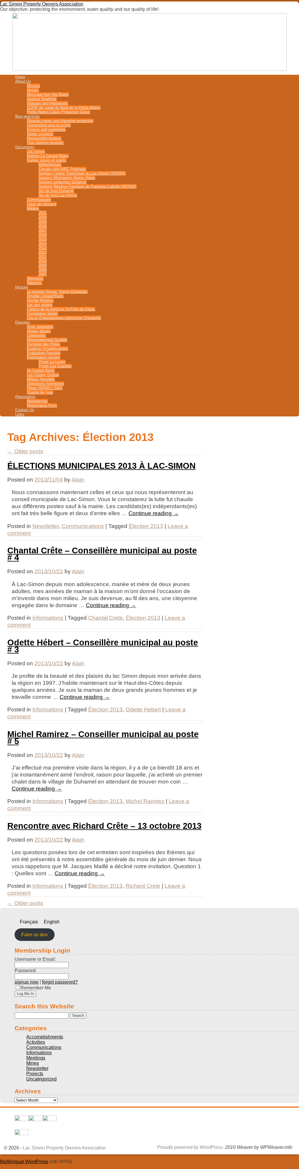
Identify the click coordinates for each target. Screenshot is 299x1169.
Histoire (21, 287)
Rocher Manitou (40, 300)
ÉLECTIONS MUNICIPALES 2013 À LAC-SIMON (101, 465)
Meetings (35, 1057)
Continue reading (153, 513)
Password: (25, 970)
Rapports (34, 283)
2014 (43, 243)
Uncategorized (41, 1078)
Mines (32, 1063)
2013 (43, 248)
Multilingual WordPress (24, 1161)
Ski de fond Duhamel (56, 191)
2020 (43, 217)
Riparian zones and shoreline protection (60, 121)
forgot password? (60, 981)
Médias (33, 208)
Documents (24, 147)
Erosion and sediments (46, 129)
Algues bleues (39, 331)
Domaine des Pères (43, 344)
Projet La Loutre (52, 361)
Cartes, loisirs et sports (46, 160)
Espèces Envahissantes (47, 348)
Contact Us (24, 410)
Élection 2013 (146, 526)
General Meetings (42, 99)
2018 (43, 226)
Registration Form (42, 405)
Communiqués (39, 199)
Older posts (25, 451)
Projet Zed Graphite (55, 366)
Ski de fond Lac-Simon (58, 195)
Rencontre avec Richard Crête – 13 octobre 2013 (104, 826)
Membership (37, 401)
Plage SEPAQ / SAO (44, 388)
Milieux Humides (41, 379)
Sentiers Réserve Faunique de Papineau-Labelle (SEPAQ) (87, 186)
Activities (35, 1042)
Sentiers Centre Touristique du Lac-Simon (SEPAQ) (82, 173)
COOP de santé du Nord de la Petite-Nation (63, 107)
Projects (34, 1073)
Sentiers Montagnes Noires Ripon (67, 178)
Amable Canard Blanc (45, 296)
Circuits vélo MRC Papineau (62, 169)
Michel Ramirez (145, 801)
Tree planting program (45, 142)
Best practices (27, 116)
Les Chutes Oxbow (43, 375)
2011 (42, 256)
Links (19, 414)
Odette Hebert (143, 709)
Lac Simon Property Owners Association (41, 3)
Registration (25, 397)
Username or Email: (35, 959)
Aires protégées (40, 326)
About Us (23, 81)
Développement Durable (47, 340)
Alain (78, 480)
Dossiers (22, 322)
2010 (43, 261)
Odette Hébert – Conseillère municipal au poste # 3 (102, 646)
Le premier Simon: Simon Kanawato (57, 291)
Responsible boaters (44, 138)
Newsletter (45, 526)
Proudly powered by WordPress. (190, 1147)
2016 (43, 234)
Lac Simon (36, 151)
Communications (83, 526)
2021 (43, 213)
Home (20, 77)
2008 (43, 270)
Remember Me (35, 987)
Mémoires (35, 278)
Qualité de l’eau (40, 392)
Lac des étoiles (40, 305)
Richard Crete (143, 886)
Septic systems (40, 134)
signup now (27, 981)
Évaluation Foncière (43, 353)
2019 (43, 221)
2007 (43, 274)
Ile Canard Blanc (41, 370)
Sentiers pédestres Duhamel (62, 182)
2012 (43, 252)
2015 (43, 239)
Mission (33, 86)
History (33, 90)
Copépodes (36, 335)
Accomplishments (44, 1036)
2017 (43, 230)
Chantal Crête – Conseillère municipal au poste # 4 (102, 554)
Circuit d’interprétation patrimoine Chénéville (64, 318)
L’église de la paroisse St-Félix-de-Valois (61, 309)
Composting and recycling (49, 125)
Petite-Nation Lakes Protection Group (58, 112)
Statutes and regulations (47, 103)
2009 (43, 265)
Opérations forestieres (45, 383)
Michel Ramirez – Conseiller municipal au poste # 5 (103, 737)
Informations (47, 618)
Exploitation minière (43, 357)
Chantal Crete (105, 618)
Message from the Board (48, 94)
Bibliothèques (50, 164)
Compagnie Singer (42, 313)
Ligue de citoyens (42, 204)
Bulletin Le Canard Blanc (48, 156)
